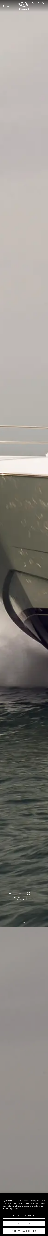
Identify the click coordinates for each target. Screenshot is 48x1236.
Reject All (24, 1223)
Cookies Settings (24, 1216)
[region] (24, 1214)
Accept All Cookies (24, 1231)
